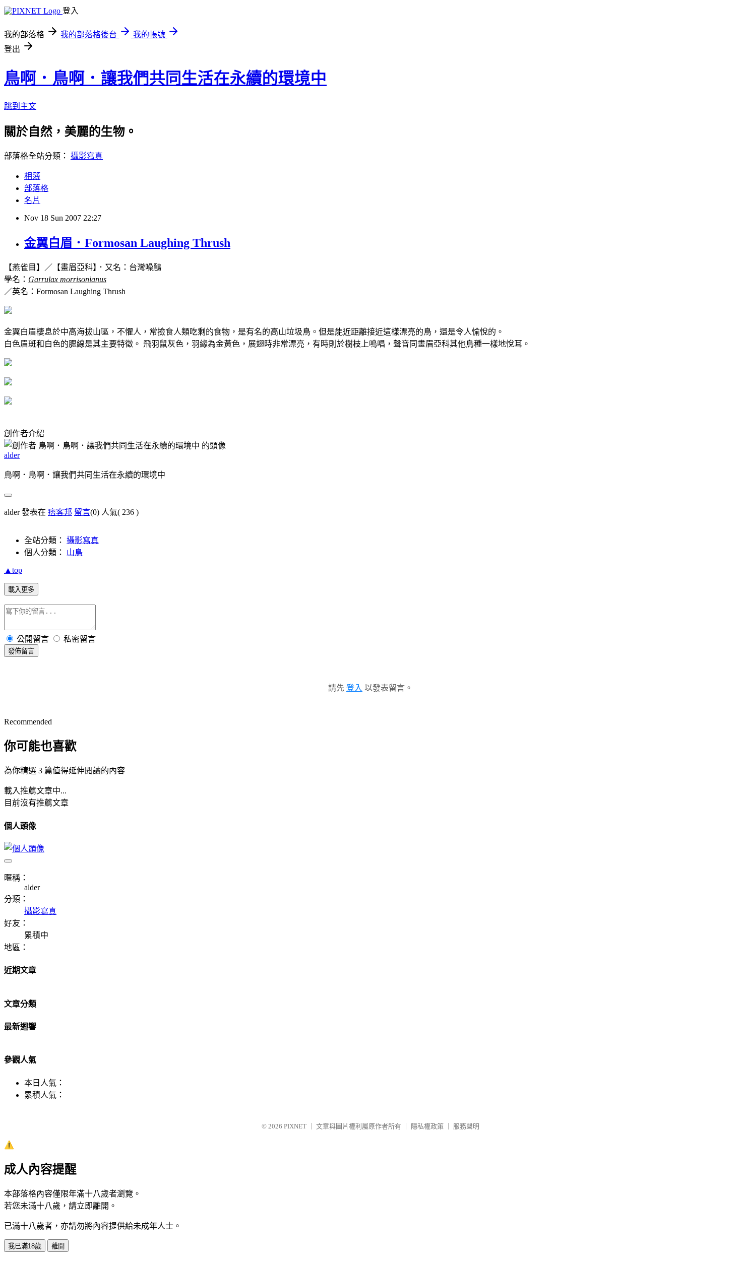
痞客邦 (60, 512)
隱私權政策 (427, 1126)
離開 (58, 1246)
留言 (82, 512)
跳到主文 (20, 106)
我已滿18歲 (24, 1246)
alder (12, 455)
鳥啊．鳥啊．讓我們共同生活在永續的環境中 (165, 78)
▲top (13, 570)
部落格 (36, 188)
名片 (32, 200)
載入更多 (21, 589)
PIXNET (295, 1126)
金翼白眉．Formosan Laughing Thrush (127, 242)
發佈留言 (21, 651)
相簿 (32, 176)
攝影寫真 (87, 156)
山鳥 (75, 552)
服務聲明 (466, 1126)
